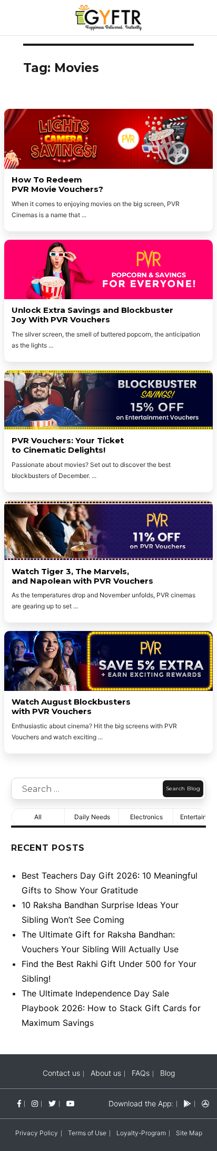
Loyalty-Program (141, 1133)
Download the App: (140, 1103)
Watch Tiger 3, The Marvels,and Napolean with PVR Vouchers (82, 576)
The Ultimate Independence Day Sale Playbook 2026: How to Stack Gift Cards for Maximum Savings (111, 1008)
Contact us (61, 1072)
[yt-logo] (70, 1103)
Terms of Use (87, 1133)
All (38, 817)
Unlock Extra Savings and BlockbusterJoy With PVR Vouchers (92, 314)
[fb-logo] (19, 1103)
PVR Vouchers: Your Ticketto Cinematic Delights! (68, 445)
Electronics (146, 817)
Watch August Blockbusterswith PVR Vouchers (71, 706)
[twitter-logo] (52, 1103)
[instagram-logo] (35, 1103)
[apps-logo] (205, 1103)
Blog (167, 1072)
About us (106, 1072)
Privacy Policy (36, 1133)
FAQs (141, 1072)
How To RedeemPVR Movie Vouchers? (57, 184)
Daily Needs (92, 817)
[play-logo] (187, 1103)
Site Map (189, 1133)
